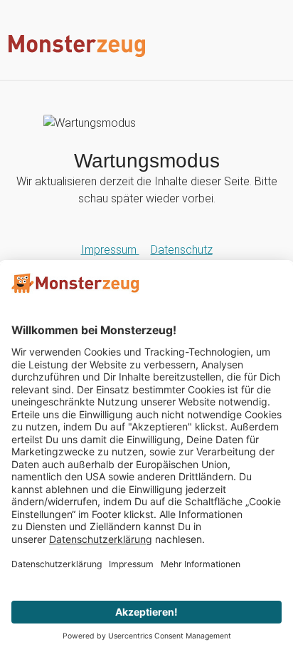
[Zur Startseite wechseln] (146, 46)
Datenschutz (182, 250)
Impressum (110, 250)
